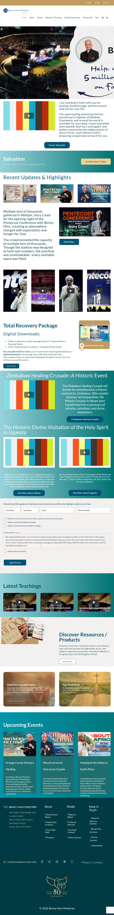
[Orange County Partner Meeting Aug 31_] (57, 185)
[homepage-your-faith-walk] (85, 673)
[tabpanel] (29, 452)
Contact (98, 862)
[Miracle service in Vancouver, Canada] (57, 744)
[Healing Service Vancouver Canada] (94, 185)
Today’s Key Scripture (51, 823)
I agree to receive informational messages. (21, 522)
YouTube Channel (71, 831)
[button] (107, 17)
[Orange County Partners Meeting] (19, 744)
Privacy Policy (33, 545)
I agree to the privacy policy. (16, 551)
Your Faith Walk (50, 831)
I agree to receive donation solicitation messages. (24, 526)
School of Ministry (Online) (94, 821)
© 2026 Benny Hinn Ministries (57, 908)
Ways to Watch (71, 815)
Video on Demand (71, 823)
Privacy (86, 862)
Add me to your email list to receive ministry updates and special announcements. (35, 519)
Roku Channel (74, 837)
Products (50, 837)
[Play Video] (29, 116)
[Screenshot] (19, 185)
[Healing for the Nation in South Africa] (94, 744)
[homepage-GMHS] (29, 673)
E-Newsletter (97, 845)
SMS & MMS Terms (49, 545)
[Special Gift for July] (94, 320)
